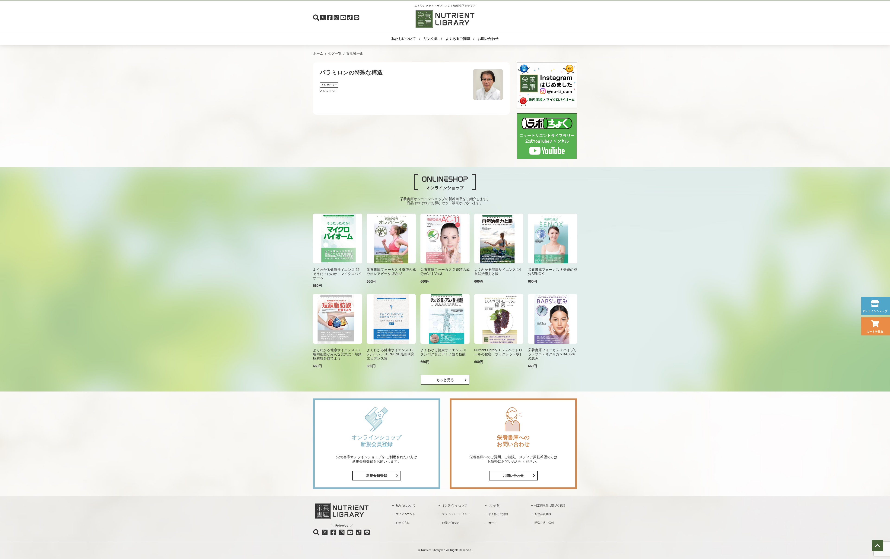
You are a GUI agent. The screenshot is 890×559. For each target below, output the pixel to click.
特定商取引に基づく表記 (549, 505)
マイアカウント (405, 514)
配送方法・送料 (544, 522)
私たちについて (403, 39)
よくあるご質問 (457, 39)
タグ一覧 (335, 53)
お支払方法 (403, 522)
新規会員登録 (376, 475)
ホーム (318, 53)
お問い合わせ (488, 39)
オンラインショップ (874, 311)
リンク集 (431, 39)
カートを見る (875, 331)
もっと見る (445, 380)
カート (492, 522)
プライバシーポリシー (456, 514)
